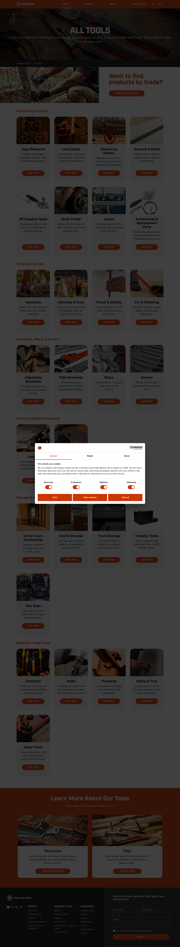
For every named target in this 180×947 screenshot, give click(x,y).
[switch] (76, 487)
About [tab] (126, 456)
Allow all (125, 497)
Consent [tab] (53, 456)
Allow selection (90, 497)
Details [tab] (90, 456)
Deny (55, 497)
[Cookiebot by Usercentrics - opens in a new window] (131, 448)
